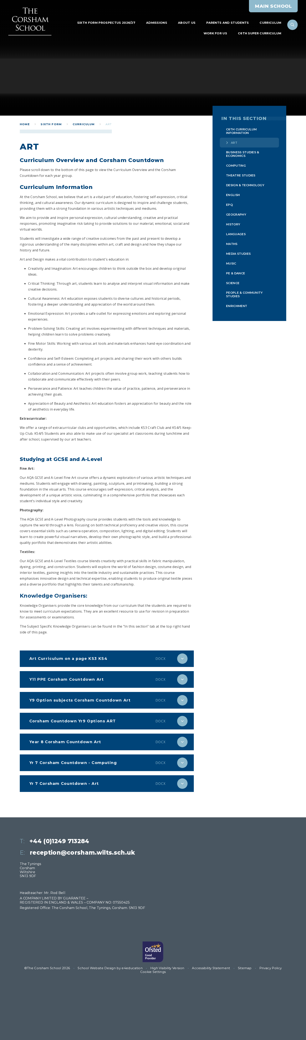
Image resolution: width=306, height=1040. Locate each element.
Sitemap (245, 968)
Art (109, 124)
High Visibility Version (167, 968)
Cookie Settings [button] (153, 972)
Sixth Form (51, 124)
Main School (273, 6)
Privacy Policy (270, 968)
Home (25, 124)
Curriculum (84, 124)
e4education (132, 968)
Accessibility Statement (211, 968)
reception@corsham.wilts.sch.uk (82, 852)
